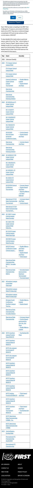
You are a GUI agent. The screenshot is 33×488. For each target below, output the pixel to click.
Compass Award (24, 317)
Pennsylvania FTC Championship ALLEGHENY (10, 439)
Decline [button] (19, 17)
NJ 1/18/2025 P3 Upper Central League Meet (10, 127)
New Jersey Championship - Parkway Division (10, 97)
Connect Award (24, 185)
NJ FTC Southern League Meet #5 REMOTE (10, 388)
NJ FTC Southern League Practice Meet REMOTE (10, 335)
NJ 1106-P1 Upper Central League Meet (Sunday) (11, 216)
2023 (3, 155)
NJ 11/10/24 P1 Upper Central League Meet (10, 112)
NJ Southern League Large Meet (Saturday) (11, 283)
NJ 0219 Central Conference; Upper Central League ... (11, 248)
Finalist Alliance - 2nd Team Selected (24, 248)
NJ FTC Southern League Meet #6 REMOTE (10, 401)
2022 (3, 214)
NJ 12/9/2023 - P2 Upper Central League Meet (10, 172)
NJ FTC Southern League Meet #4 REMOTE (10, 380)
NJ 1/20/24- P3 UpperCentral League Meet (10, 180)
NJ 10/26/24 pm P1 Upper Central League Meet (11, 104)
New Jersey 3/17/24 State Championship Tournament (11, 201)
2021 (3, 281)
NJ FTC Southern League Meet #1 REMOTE (10, 342)
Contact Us (5, 468)
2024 (3, 102)
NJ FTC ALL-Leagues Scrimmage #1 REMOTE (11, 350)
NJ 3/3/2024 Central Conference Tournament (11, 187)
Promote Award (24, 278)
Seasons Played (14, 22)
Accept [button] (13, 17)
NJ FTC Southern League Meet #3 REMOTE (10, 373)
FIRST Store (4, 472)
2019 (3, 431)
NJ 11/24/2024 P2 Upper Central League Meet (10, 119)
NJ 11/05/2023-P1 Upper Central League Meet (10, 165)
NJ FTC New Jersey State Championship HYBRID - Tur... (11, 418)
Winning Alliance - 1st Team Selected (24, 193)
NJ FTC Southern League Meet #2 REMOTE (10, 365)
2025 (3, 63)
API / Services (5, 464)
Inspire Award (24, 304)
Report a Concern (24, 476)
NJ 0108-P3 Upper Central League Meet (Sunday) (11, 241)
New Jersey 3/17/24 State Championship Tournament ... (11, 209)
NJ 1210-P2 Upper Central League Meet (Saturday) (11, 233)
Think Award (23, 257)
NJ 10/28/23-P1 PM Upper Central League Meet (11, 157)
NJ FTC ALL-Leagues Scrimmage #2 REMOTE (11, 358)
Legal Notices (5, 476)
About (20, 464)
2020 (3, 333)
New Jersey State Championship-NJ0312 (10, 272)
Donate (20, 468)
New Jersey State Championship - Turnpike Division (10, 312)
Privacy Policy (22, 472)
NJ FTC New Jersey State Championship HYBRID (11, 426)
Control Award (24, 132)
